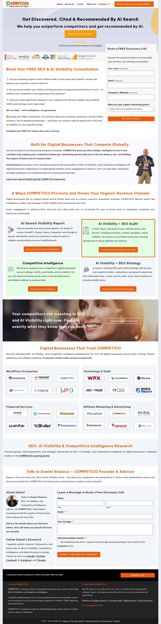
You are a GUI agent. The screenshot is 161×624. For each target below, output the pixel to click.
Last (108, 507)
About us (19, 612)
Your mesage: (65, 521)
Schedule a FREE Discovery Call (124, 321)
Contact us (137, 575)
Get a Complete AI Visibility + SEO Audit (118, 250)
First (59, 507)
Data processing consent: (72, 538)
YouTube (40, 556)
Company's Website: (123, 92)
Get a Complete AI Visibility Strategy (118, 289)
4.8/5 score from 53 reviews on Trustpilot (80, 45)
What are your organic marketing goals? (129, 104)
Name (60, 498)
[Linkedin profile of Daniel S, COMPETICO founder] (112, 4)
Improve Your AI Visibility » (80, 33)
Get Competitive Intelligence (42, 289)
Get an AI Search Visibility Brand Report (43, 249)
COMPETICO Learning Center (34, 455)
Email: (115, 80)
